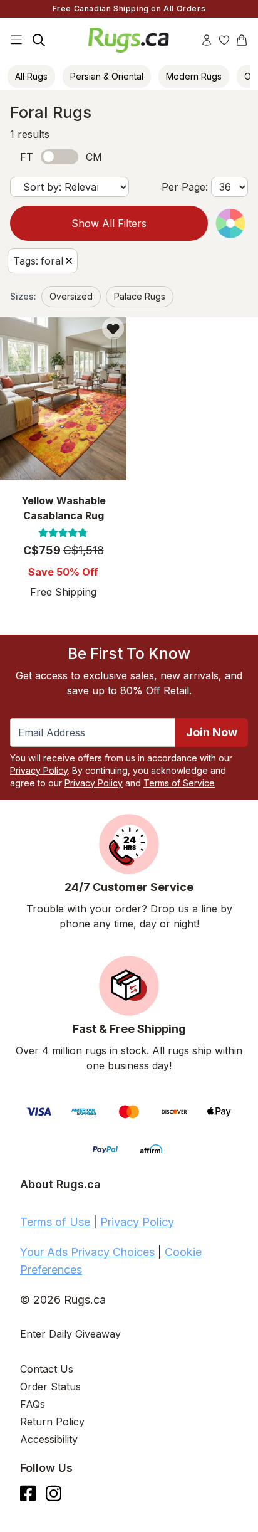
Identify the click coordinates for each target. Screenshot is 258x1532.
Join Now (211, 732)
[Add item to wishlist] (113, 328)
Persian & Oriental (106, 76)
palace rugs (139, 296)
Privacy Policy (39, 770)
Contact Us (46, 1369)
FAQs (32, 1404)
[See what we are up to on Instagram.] (53, 1493)
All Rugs (31, 76)
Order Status (50, 1386)
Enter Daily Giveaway (70, 1334)
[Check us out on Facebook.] (28, 1493)
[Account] (206, 40)
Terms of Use (55, 1221)
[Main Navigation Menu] (16, 40)
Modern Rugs (194, 76)
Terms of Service (179, 783)
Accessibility (49, 1439)
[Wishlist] (224, 40)
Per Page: (185, 187)
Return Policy (52, 1421)
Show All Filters (109, 223)
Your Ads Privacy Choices (87, 1252)
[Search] (39, 40)
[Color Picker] (230, 223)
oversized (71, 296)
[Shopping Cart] (241, 40)
